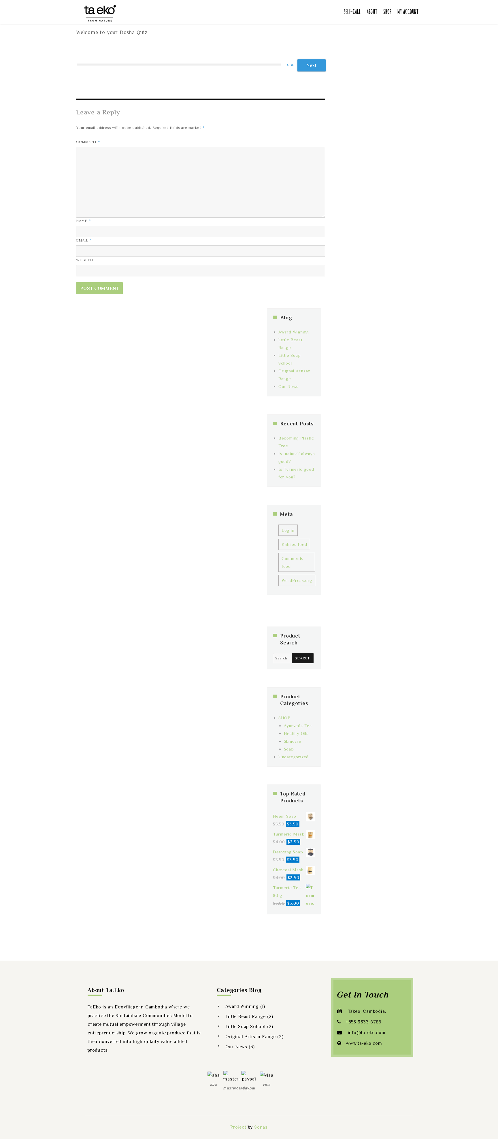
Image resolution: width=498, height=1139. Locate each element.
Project (238, 1127)
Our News (288, 386)
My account (408, 11)
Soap (289, 748)
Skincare (292, 741)
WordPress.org (297, 580)
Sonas (261, 1127)
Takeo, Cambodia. (366, 1011)
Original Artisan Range (250, 1036)
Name (83, 220)
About (372, 11)
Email (84, 240)
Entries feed (294, 544)
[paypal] (249, 1076)
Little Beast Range (245, 1016)
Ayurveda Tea (298, 725)
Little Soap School (245, 1026)
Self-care (352, 11)
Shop (387, 11)
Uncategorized (293, 756)
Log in (288, 530)
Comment (88, 141)
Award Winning (293, 331)
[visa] (266, 1075)
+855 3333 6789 (364, 1022)
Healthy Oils (296, 733)
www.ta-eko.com (364, 1043)
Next (311, 65)
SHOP (284, 717)
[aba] (213, 1075)
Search (303, 658)
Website (85, 260)
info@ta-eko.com (366, 1032)
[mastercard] (231, 1076)
